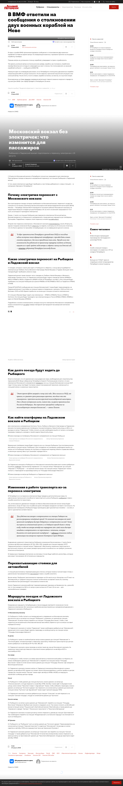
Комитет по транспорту (15, 755)
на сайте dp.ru (54, 219)
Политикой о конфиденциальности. (31, 783)
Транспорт (31, 753)
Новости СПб (47, 100)
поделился (54, 533)
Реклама (77, 7)
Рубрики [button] (40, 7)
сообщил (18, 466)
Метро (98, 753)
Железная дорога (40, 753)
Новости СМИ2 (13, 111)
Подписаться (75, 1)
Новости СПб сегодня (48, 755)
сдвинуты (35, 226)
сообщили (62, 498)
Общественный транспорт (69, 753)
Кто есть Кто (87, 7)
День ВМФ (31, 100)
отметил (22, 248)
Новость (39, 100)
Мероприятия (67, 7)
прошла (27, 79)
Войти (114, 7)
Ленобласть (27, 755)
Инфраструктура (90, 753)
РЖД (53, 753)
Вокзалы (80, 753)
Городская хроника (22, 100)
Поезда (48, 753)
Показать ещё (94, 86)
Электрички (22, 753)
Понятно (117, 782)
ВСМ (58, 753)
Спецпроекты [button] (53, 7)
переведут (39, 383)
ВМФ (13, 100)
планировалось (54, 224)
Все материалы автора (29, 47)
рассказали (34, 574)
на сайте (26, 304)
